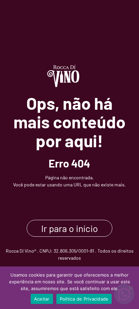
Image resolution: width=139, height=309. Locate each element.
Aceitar (42, 299)
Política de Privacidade (84, 299)
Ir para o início (69, 228)
